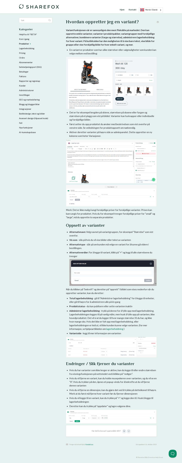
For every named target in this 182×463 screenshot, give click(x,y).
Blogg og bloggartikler (29, 104)
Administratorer (26, 90)
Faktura (22, 76)
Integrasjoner (25, 109)
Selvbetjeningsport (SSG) (30, 67)
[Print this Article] (158, 22)
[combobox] (151, 10)
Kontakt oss (89, 444)
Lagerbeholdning (26, 48)
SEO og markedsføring (29, 99)
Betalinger (24, 71)
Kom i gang (24, 39)
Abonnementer (26, 62)
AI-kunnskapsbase (27, 132)
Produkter (24, 43)
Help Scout (159, 457)
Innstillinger (24, 95)
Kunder (22, 85)
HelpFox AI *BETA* (28, 34)
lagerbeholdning (114, 329)
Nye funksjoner (26, 127)
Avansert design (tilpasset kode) (33, 118)
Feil (20, 123)
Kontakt (132, 10)
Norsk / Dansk (151, 10)
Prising (22, 53)
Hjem (122, 10)
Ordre (22, 57)
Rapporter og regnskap (29, 81)
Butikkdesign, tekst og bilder (32, 113)
